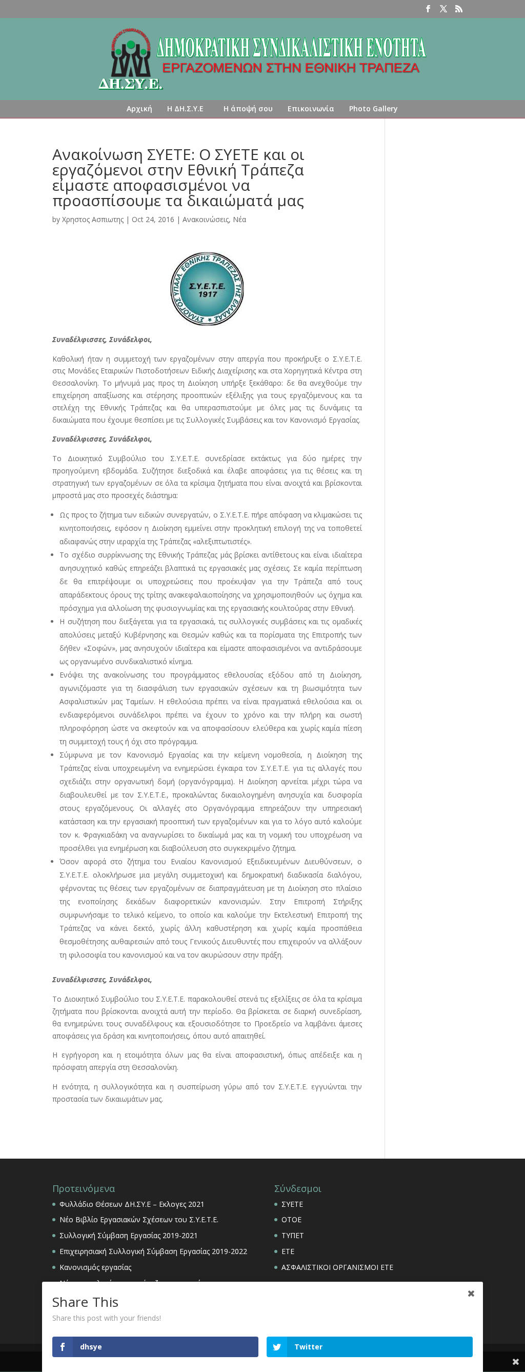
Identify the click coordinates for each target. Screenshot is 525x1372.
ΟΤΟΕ (291, 1219)
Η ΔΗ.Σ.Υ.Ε (185, 108)
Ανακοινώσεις (206, 219)
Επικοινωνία (311, 108)
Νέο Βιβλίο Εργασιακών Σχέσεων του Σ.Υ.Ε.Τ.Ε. (138, 1219)
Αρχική (139, 108)
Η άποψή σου (248, 108)
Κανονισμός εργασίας (95, 1267)
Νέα (239, 219)
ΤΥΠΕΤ (292, 1235)
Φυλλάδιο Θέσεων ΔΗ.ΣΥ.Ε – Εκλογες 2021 (132, 1204)
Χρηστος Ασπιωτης (93, 219)
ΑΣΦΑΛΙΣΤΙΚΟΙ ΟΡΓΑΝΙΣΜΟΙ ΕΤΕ (337, 1267)
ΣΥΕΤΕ (292, 1204)
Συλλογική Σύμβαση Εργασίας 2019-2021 (128, 1235)
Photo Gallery (373, 108)
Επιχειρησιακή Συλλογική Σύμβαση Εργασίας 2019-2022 (153, 1251)
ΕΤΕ (287, 1251)
